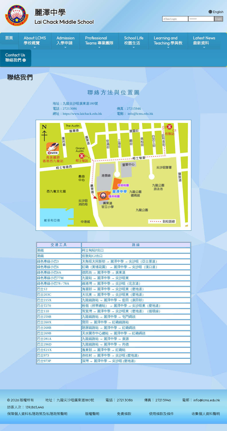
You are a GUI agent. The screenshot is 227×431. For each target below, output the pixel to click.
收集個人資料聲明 (206, 414)
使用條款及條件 (161, 414)
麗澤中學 (50, 12)
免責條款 (124, 414)
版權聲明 (92, 414)
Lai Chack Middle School (64, 21)
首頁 (9, 37)
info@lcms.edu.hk (207, 400)
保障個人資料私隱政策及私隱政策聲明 (37, 414)
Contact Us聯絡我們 (15, 57)
